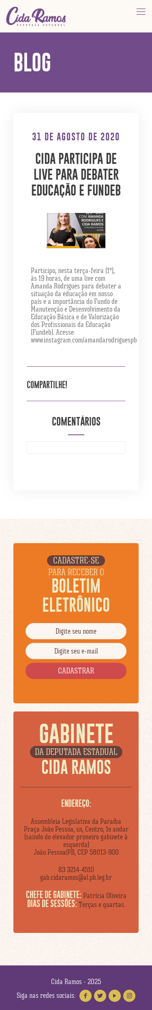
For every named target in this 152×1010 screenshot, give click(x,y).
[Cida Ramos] (36, 16)
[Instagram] (129, 996)
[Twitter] (100, 996)
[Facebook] (85, 996)
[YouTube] (115, 996)
